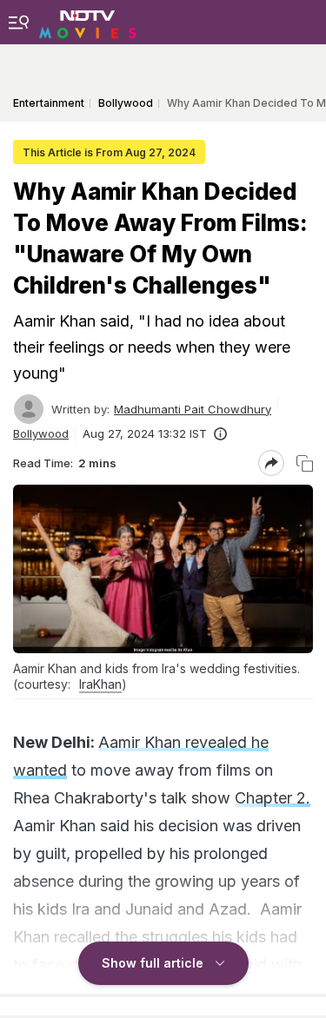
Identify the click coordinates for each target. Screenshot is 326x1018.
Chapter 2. (272, 798)
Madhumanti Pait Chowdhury (192, 409)
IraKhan (100, 684)
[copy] (304, 463)
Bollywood (41, 433)
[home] (87, 21)
